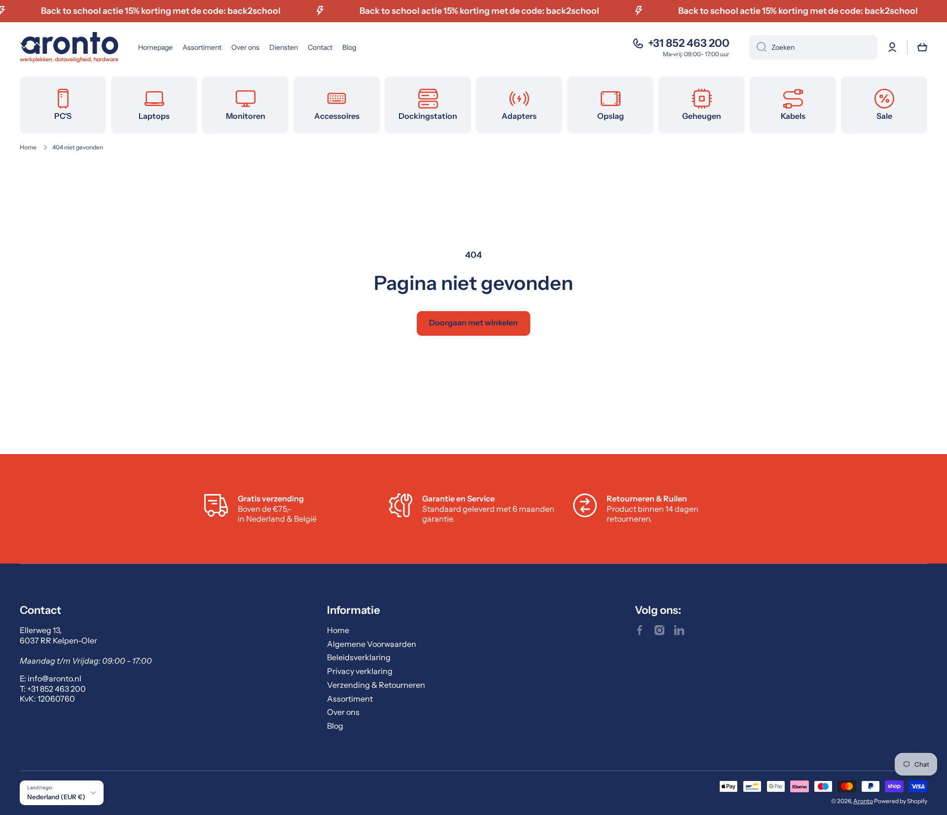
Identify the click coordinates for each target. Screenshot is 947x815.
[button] (922, 47)
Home (28, 147)
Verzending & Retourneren (376, 685)
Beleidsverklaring (359, 657)
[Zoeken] (757, 47)
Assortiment (350, 699)
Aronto (863, 801)
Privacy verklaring (360, 671)
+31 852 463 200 (688, 43)
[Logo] (69, 47)
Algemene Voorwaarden (371, 644)
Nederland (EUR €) (56, 797)
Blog (335, 726)
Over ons (343, 712)
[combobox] (813, 47)
